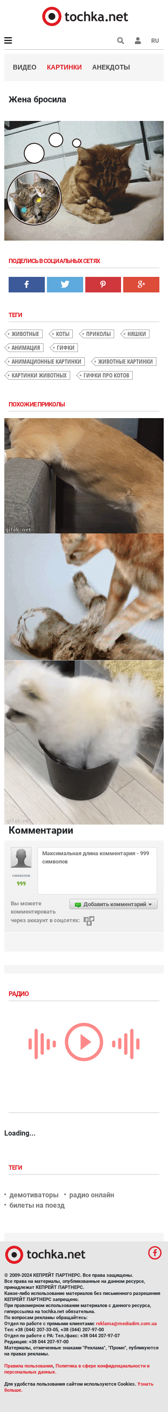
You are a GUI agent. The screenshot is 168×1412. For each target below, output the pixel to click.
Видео (25, 67)
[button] (137, 41)
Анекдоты (111, 67)
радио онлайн (91, 1195)
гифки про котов (106, 375)
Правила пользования (28, 1366)
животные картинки (125, 361)
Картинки (64, 67)
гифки (66, 347)
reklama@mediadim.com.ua (126, 1323)
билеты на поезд (37, 1205)
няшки (137, 334)
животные (25, 334)
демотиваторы (34, 1195)
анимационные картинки (46, 361)
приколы (98, 334)
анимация (26, 347)
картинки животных (39, 375)
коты (62, 334)
